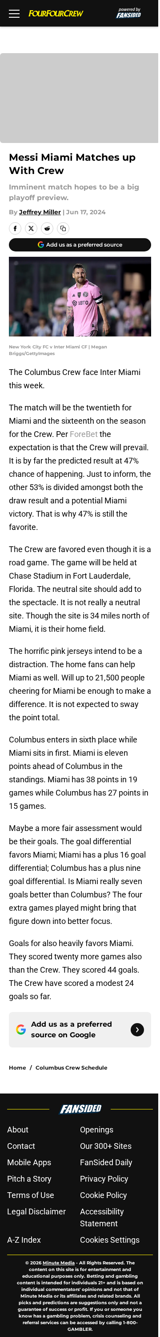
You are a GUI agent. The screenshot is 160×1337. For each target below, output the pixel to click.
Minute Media (59, 1263)
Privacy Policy (104, 1178)
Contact (21, 1146)
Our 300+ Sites (106, 1146)
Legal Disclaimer (36, 1211)
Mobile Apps (29, 1162)
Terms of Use (30, 1195)
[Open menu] (14, 13)
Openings (96, 1129)
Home (17, 1067)
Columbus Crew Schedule (72, 1067)
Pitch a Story (29, 1178)
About (17, 1129)
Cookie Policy (103, 1195)
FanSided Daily (106, 1162)
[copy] (63, 228)
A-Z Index (24, 1239)
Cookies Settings (110, 1239)
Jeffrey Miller (40, 212)
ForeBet (84, 434)
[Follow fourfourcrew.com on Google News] (137, 1029)
